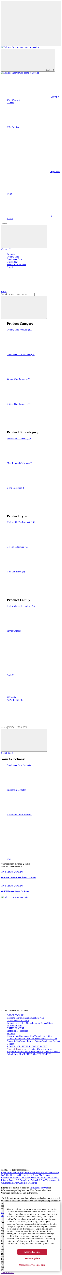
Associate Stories (14, 1049)
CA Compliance (23, 1180)
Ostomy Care (13, 256)
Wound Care (40, 1036)
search (4, 727)
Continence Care (14, 259)
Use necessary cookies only (32, 1265)
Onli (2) (11, 675)
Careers (10, 102)
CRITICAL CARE (16, 1028)
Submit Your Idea (15, 1054)
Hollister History (36, 1051)
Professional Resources (17, 1031)
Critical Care (12, 262)
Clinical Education (30, 1018)
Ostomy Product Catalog (30, 1041)
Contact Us (6, 249)
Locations (24, 1051)
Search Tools (7, 753)
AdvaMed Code (38, 1180)
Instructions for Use (20, 1038)
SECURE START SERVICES (37, 1054)
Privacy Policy (24, 1172)
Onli (9, 859)
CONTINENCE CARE (18, 1020)
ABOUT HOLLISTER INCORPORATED (27, 1046)
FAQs (41, 1018)
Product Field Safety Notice (19, 1023)
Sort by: (4, 866)
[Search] (24, 307)
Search (4, 294)
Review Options (32, 1258)
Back (3, 291)
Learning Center (14, 1018)
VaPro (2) (11, 697)
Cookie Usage (12, 1175)
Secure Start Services (16, 264)
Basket (50, 70)
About (10, 267)
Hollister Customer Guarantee (23, 1183)
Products (11, 254)
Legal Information (9, 1172)
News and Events (52, 1051)
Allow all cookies (32, 1252)
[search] (24, 740)
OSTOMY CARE (15, 1015)
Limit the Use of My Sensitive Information (31, 1177)
